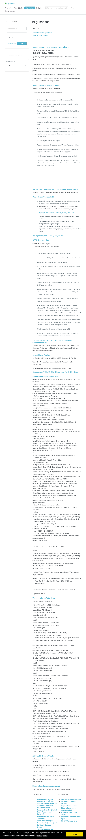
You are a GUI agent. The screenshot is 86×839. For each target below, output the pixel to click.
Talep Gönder (18, 8)
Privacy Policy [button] (42, 836)
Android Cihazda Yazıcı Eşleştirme (46, 85)
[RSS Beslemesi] (80, 22)
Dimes (16, 65)
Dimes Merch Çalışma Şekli (42, 33)
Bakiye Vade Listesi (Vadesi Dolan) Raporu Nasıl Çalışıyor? (56, 189)
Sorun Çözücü (10, 11)
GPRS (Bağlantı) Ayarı (41, 240)
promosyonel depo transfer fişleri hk (47, 376)
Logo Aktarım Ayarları (40, 35)
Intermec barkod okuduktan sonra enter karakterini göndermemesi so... (53, 341)
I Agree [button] (74, 834)
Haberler (39, 8)
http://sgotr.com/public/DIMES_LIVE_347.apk (48, 235)
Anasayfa (8, 8)
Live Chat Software (13, 55)
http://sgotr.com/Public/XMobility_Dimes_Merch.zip (56, 212)
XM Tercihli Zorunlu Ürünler (43, 756)
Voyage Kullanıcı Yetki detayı (44, 598)
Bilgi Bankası (29, 8)
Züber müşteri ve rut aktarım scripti (46, 786)
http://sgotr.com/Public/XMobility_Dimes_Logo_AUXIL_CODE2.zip (55, 372)
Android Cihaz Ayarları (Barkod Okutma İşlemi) (51, 47)
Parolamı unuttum (12, 43)
